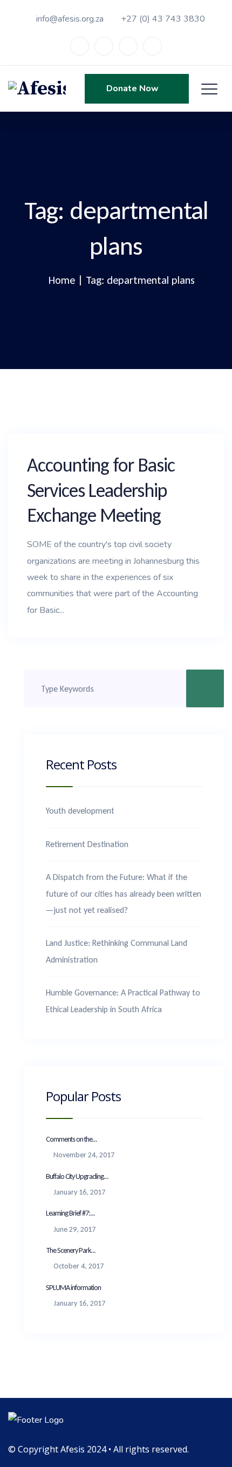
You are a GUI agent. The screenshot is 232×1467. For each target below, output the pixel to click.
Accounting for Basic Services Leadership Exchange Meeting (101, 490)
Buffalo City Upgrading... (77, 1176)
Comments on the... (71, 1139)
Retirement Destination (87, 844)
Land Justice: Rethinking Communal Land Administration (116, 951)
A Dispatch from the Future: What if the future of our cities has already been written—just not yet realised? (123, 893)
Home (62, 280)
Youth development (80, 811)
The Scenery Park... (70, 1250)
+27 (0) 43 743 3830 (163, 19)
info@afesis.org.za (70, 19)
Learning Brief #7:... (70, 1213)
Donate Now (133, 88)
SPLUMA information (73, 1287)
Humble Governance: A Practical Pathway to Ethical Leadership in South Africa (123, 1000)
